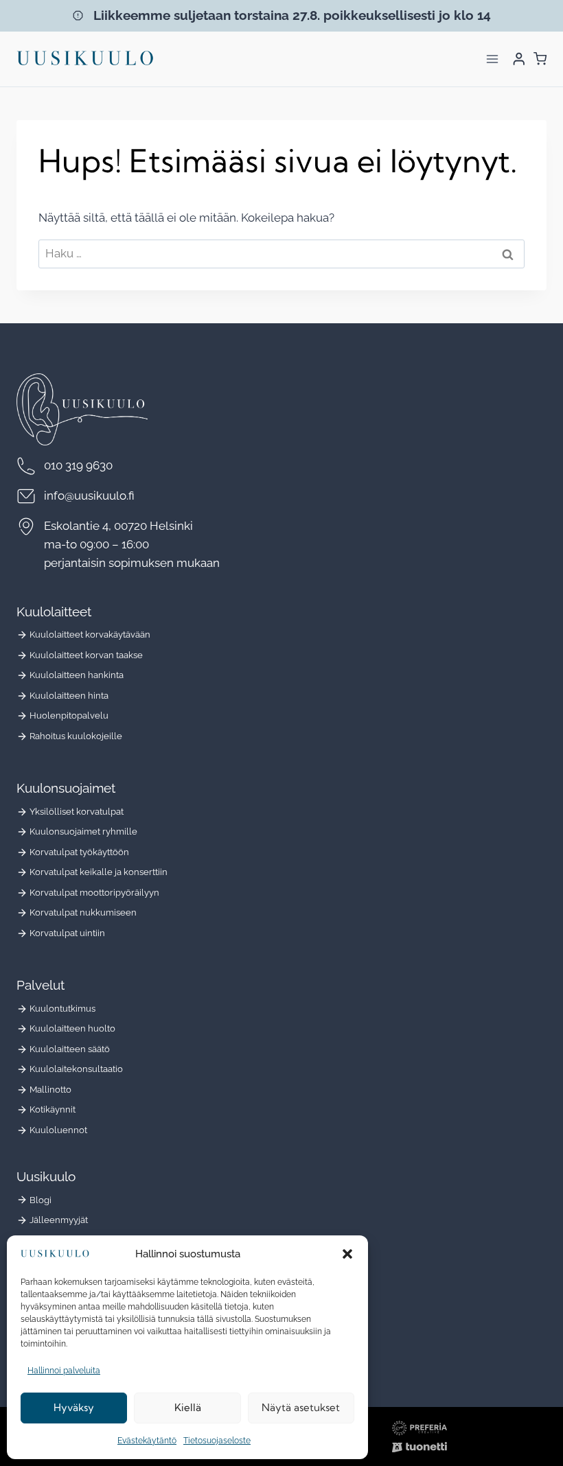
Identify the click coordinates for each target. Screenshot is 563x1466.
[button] (347, 1254)
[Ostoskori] (540, 58)
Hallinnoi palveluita (63, 1370)
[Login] (519, 58)
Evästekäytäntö (146, 1440)
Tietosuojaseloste (217, 1440)
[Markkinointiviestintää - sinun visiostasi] (419, 1428)
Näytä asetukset (301, 1407)
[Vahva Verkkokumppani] (419, 1447)
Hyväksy (74, 1407)
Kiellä (187, 1407)
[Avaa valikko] (492, 58)
